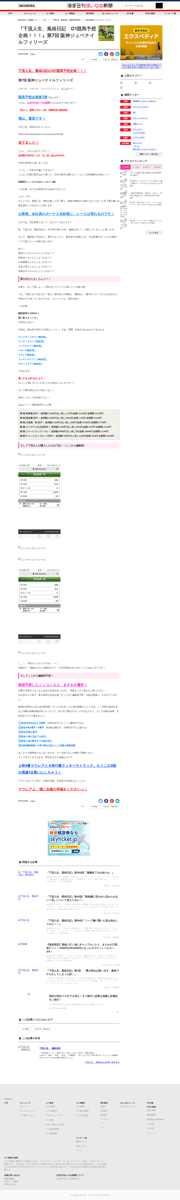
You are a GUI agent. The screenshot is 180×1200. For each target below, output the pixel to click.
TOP (10, 13)
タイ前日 (125, 167)
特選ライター (81, 1146)
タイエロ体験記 (82, 1115)
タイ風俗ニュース (27, 1115)
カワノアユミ (138, 129)
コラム (32, 54)
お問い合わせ (10, 1184)
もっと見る (154, 233)
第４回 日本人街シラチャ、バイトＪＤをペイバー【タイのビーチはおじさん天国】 (146, 203)
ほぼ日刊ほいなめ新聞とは (68, 1178)
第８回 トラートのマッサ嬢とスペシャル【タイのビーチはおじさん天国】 (146, 222)
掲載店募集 (9, 1178)
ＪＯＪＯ (136, 146)
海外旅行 (104, 1111)
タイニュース (30, 13)
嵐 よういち (137, 143)
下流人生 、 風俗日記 (50, 1048)
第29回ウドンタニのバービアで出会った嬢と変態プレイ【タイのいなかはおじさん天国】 (146, 183)
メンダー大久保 (139, 132)
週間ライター (81, 1141)
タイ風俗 (50, 13)
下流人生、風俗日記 (110, 60)
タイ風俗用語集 (52, 1129)
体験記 (103, 1106)
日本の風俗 (150, 13)
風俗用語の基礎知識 (155, 1119)
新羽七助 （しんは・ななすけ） (145, 149)
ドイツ (102, 1123)
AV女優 (130, 13)
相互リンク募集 (11, 1181)
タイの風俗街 (51, 1111)
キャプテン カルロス (140, 107)
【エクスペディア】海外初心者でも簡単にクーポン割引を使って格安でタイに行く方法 (141, 66)
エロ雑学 (150, 1128)
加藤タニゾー (138, 124)
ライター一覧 (170, 13)
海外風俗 (90, 13)
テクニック (151, 1133)
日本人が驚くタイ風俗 (55, 1124)
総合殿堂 (157, 167)
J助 (134, 112)
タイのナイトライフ (54, 1115)
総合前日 (146, 167)
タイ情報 (49, 1120)
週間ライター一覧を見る (149, 154)
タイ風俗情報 (51, 1133)
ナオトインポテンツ (140, 118)
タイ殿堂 (136, 167)
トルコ (102, 1127)
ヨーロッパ (104, 1119)
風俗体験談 (151, 1115)
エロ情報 (93, 60)
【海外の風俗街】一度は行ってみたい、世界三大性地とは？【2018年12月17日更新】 (146, 195)
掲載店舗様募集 (27, 5)
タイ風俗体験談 (82, 1111)
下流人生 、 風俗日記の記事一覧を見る (102, 1062)
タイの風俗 (50, 1106)
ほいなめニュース (110, 13)
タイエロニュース (27, 1111)
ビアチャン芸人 (139, 137)
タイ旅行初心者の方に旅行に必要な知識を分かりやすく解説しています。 (77, 1004)
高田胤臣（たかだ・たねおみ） (145, 101)
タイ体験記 (70, 13)
